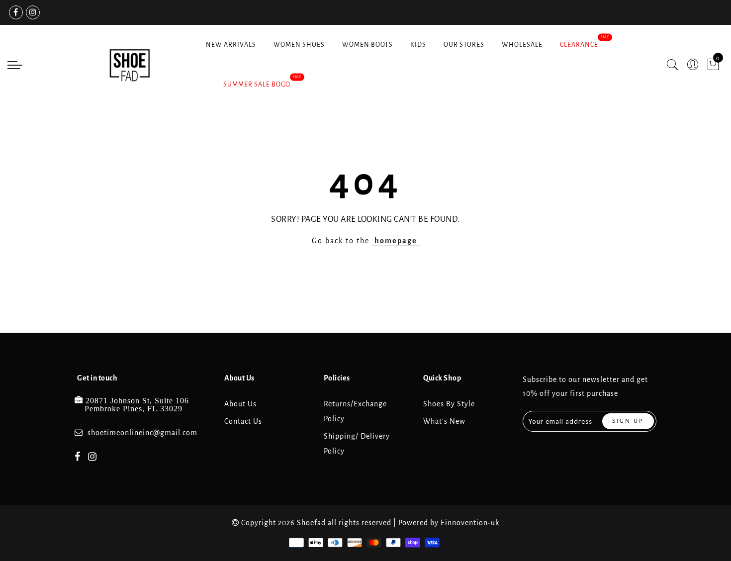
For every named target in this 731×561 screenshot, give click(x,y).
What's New (444, 421)
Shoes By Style (449, 404)
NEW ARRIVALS (231, 44)
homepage (395, 241)
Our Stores (464, 44)
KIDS (418, 44)
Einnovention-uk (470, 523)
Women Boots (367, 44)
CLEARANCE (579, 44)
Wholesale (522, 44)
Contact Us (243, 421)
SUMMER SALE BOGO (256, 84)
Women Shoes (299, 44)
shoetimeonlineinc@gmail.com (142, 433)
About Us (240, 404)
